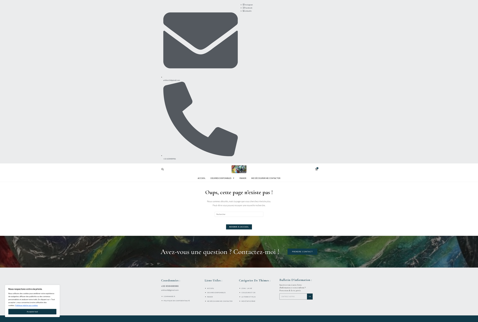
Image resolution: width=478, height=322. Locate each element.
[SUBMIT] (310, 296)
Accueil (201, 178)
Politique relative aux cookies (26, 305)
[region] (32, 301)
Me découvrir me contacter (265, 178)
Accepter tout (32, 312)
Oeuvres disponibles (220, 178)
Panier (242, 178)
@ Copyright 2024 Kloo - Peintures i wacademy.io (239, 319)
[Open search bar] (162, 169)
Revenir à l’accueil (239, 227)
